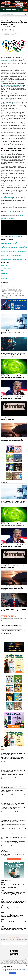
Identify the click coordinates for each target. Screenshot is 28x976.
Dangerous (7, 32)
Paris (14, 33)
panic (12, 33)
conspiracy (3, 32)
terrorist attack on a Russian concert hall (13, 85)
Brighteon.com (4, 278)
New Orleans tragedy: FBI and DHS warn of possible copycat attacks (12, 418)
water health (7, 34)
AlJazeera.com (4, 275)
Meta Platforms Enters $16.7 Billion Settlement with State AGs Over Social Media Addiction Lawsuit (13, 766)
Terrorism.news (10, 211)
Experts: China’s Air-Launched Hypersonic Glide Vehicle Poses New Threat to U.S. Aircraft (12, 787)
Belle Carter (8, 26)
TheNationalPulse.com (6, 268)
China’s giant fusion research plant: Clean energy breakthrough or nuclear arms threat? (13, 376)
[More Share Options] (13, 29)
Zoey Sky (7, 416)
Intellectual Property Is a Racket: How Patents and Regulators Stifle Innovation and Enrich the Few (11, 812)
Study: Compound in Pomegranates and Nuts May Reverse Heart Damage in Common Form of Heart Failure (13, 842)
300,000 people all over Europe (8, 103)
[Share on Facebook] (8, 29)
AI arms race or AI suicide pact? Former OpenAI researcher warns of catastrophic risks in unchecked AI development (13, 355)
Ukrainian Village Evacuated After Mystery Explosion (12, 774)
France (18, 32)
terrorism (23, 33)
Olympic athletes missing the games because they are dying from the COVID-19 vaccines (13, 217)
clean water (4, 287)
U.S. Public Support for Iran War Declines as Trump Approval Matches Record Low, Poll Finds (13, 829)
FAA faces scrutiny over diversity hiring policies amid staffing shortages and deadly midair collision (13, 440)
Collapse (11, 287)
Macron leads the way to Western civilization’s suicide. (13, 259)
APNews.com (4, 265)
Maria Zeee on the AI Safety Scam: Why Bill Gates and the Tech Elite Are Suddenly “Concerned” (13, 833)
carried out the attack (10, 99)
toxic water (3, 34)
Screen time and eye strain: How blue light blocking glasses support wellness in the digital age (13, 846)
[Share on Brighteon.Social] (2, 29)
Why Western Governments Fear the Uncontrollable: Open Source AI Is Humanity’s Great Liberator (13, 804)
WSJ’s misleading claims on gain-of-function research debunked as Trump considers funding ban (13, 332)
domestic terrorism (13, 32)
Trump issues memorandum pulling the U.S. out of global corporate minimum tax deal (13, 397)
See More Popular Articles (14, 858)
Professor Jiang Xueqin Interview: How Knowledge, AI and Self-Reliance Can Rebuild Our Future (13, 922)
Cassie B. (7, 329)
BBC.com (3, 270)
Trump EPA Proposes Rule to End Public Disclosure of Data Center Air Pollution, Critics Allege (13, 808)
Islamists (24, 32)
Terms (6, 959)
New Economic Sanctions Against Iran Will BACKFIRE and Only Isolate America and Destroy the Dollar (13, 929)
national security (4, 33)
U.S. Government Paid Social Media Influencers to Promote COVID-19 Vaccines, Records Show (13, 816)
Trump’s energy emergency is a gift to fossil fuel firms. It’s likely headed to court (13, 610)
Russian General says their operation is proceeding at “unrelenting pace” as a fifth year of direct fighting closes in (13, 758)
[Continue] (25, 943)
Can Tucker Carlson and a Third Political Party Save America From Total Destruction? (13, 908)
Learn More (5, 973)
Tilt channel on (18, 236)
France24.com (4, 273)
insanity (21, 32)
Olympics (9, 33)
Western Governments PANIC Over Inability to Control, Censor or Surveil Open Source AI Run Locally (13, 902)
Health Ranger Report (6, 880)
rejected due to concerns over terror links (13, 65)
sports (21, 33)
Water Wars (12, 34)
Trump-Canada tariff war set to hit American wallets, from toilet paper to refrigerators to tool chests (13, 821)
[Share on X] (11, 29)
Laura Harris (8, 395)
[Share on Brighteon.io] (5, 29)
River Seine (17, 33)
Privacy (3, 959)
